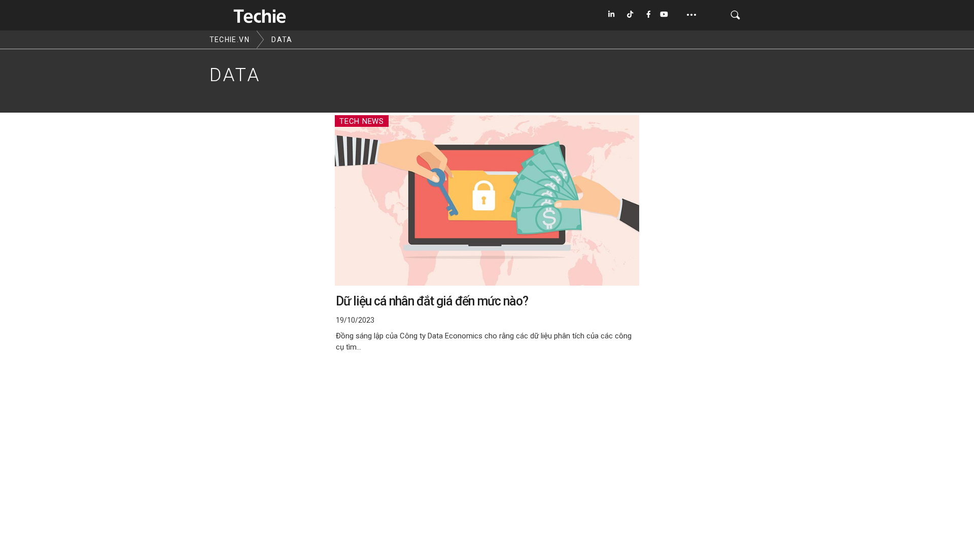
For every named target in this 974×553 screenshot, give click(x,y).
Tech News (361, 121)
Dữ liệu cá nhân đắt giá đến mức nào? (432, 301)
